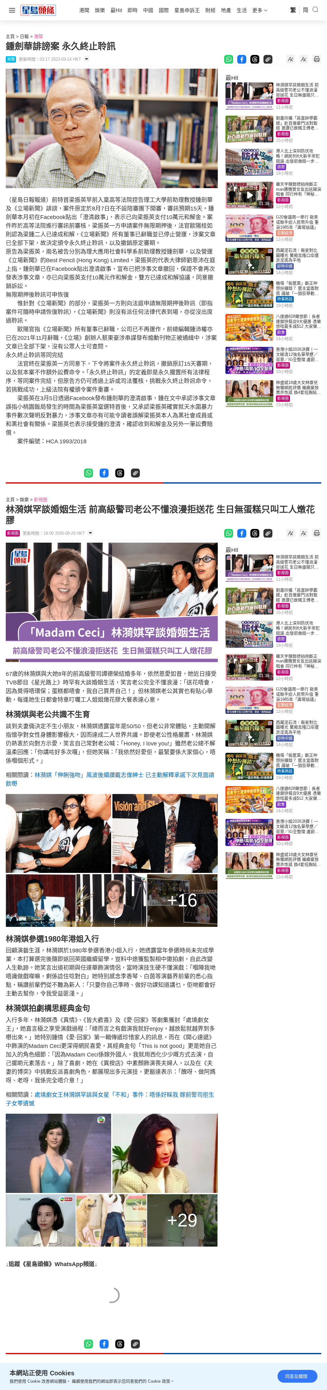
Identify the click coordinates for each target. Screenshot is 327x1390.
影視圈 (283, 101)
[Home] (38, 10)
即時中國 (285, 266)
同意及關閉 (296, 1376)
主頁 (10, 36)
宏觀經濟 (285, 233)
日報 (24, 36)
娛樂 (24, 499)
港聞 (38, 36)
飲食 (281, 332)
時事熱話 (285, 299)
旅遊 (281, 167)
